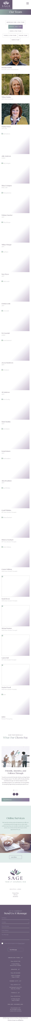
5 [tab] (17, 790)
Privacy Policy (15, 893)
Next (17, 794)
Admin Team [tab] (15, 39)
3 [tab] (15, 790)
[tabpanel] (15, 778)
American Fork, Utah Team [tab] (15, 22)
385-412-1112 (17, 984)
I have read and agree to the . (14, 943)
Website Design (11, 1020)
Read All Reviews (7, 799)
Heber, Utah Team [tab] (15, 31)
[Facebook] (14, 885)
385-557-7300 (17, 961)
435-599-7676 (17, 996)
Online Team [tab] (23, 35)
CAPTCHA (4, 946)
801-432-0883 (17, 973)
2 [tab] (14, 790)
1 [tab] (13, 790)
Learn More (14, 857)
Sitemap (15, 894)
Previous (14, 794)
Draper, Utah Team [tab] (15, 26)
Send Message (13, 949)
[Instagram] (16, 885)
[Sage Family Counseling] (6, 4)
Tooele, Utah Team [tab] (10, 35)
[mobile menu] (27, 3)
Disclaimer (15, 896)
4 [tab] (16, 790)
